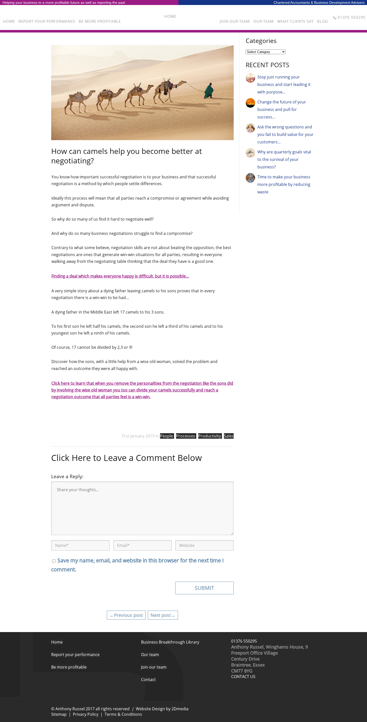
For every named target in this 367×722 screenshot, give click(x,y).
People (167, 436)
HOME (9, 21)
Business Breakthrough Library (170, 642)
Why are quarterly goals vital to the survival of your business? (284, 159)
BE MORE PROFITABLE (100, 21)
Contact (148, 679)
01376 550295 (244, 641)
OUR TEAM (263, 21)
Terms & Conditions (123, 714)
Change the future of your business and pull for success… (281, 109)
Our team (150, 654)
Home (57, 642)
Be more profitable (69, 667)
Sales (229, 436)
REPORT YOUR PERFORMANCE (46, 21)
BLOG (322, 21)
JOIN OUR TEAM (235, 21)
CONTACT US (243, 676)
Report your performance (75, 654)
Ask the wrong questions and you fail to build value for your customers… (285, 134)
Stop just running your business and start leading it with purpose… (284, 84)
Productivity (210, 436)
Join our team (154, 667)
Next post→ (163, 615)
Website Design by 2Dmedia (162, 709)
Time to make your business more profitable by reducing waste (283, 184)
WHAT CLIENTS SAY (295, 21)
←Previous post (126, 615)
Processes (186, 436)
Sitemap (59, 714)
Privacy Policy (85, 714)
